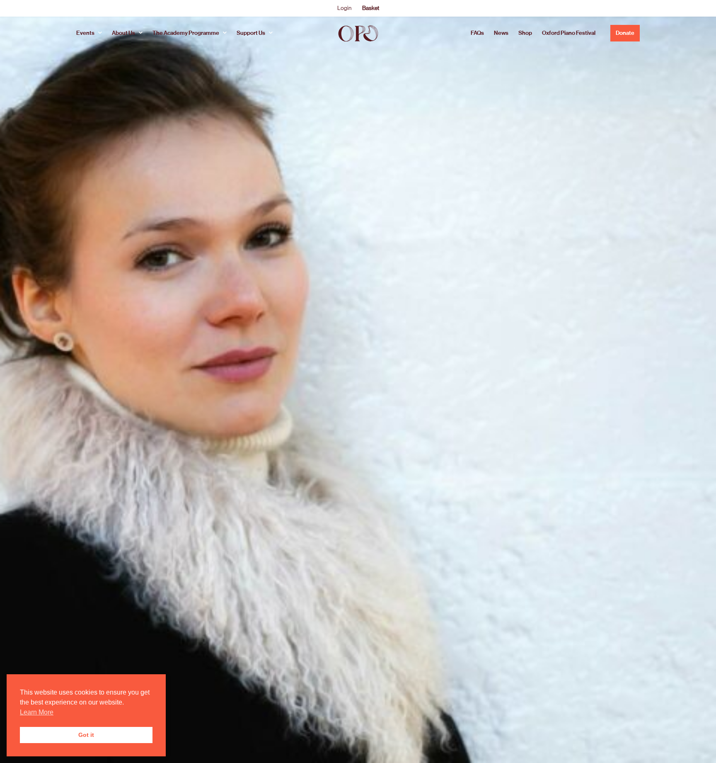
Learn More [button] (36, 712)
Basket (370, 8)
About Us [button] (123, 32)
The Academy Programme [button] (185, 32)
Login (344, 8)
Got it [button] (86, 734)
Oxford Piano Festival (568, 32)
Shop (525, 32)
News (501, 32)
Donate (625, 32)
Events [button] (85, 32)
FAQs (477, 32)
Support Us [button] (251, 32)
